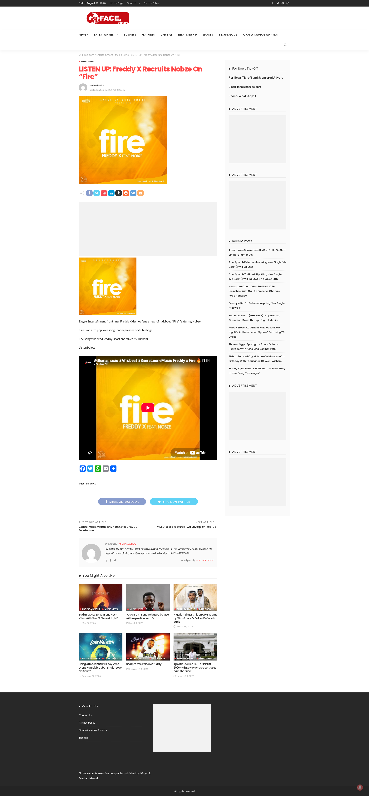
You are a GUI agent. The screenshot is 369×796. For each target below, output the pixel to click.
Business (130, 35)
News (82, 35)
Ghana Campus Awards (260, 35)
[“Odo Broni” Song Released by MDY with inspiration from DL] (148, 597)
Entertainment (105, 35)
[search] (285, 45)
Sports (208, 35)
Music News (88, 61)
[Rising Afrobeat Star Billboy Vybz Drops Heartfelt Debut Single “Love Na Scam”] (100, 647)
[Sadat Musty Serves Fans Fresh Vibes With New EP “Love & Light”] (100, 597)
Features (148, 35)
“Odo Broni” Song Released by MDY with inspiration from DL (147, 616)
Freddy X (91, 483)
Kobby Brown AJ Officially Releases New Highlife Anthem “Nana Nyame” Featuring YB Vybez (256, 332)
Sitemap (84, 737)
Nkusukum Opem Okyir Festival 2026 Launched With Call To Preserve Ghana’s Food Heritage (254, 291)
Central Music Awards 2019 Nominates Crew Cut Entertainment (108, 528)
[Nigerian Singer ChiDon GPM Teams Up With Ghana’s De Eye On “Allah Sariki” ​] (195, 597)
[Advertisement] (148, 229)
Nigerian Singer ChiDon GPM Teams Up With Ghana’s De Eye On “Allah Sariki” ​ (195, 618)
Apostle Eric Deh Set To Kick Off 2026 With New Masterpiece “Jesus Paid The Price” (195, 667)
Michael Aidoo (97, 85)
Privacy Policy (151, 3)
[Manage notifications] (360, 787)
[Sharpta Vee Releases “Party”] (148, 647)
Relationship (187, 35)
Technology (228, 35)
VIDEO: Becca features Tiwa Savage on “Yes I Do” (187, 527)
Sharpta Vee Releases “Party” (144, 664)
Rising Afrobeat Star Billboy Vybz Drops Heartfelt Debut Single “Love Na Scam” (100, 667)
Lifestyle (166, 35)
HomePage (117, 3)
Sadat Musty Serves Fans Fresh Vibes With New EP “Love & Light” (98, 616)
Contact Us (133, 3)
